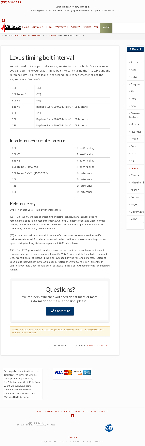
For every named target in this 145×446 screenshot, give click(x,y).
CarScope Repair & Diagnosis (97, 345)
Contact (103, 411)
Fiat (133, 91)
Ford (134, 98)
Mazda (135, 175)
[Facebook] (3, 20)
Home (16, 35)
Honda (135, 124)
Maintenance (37, 35)
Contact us (63, 311)
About (78, 411)
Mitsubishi (137, 182)
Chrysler (136, 84)
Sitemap (72, 437)
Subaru (135, 197)
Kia (133, 160)
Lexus (134, 168)
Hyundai (136, 131)
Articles (87, 411)
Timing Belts (50, 35)
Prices (58, 411)
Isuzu (134, 146)
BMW (134, 76)
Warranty (68, 411)
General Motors (134, 115)
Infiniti (135, 139)
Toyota (135, 204)
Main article (137, 49)
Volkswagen (137, 211)
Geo (133, 106)
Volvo (134, 219)
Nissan (135, 190)
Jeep (133, 153)
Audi (133, 69)
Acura (134, 62)
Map (96, 411)
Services (25, 35)
